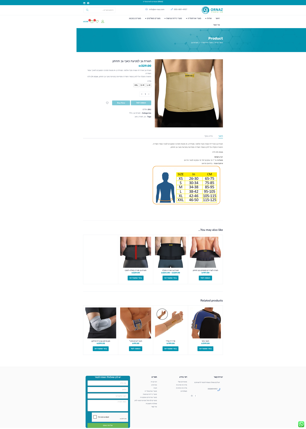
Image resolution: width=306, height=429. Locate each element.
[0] (97, 21)
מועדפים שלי (182, 382)
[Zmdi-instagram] (84, 3)
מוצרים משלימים (153, 18)
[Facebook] (88, 3)
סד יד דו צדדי (170, 341)
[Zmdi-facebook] (195, 396)
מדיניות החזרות (181, 388)
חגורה (141, 117)
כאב (136, 117)
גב (145, 117)
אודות (209, 18)
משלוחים (184, 391)
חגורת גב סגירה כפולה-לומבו (135, 270)
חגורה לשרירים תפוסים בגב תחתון (205, 270)
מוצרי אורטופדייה (151, 391)
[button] (88, 22)
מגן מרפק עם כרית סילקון (100, 341)
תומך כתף (205, 341)
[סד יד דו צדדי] (170, 322)
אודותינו (154, 385)
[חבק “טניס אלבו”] (135, 322)
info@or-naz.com (156, 9)
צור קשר (216, 25)
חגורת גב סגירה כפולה (170, 270)
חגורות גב (194, 43)
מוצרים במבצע (135, 18)
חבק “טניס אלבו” (135, 341)
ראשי (218, 18)
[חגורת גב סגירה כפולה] (170, 252)
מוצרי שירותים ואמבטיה (148, 397)
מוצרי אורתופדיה (194, 18)
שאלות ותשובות (151, 404)
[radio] (148, 85)
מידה (149, 81)
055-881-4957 (180, 9)
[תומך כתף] (205, 322)
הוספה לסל (141, 103)
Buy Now (121, 103)
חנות (155, 388)
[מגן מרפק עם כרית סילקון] (100, 322)
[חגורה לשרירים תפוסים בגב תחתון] (205, 252)
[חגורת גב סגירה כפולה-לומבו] (135, 252)
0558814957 (212, 389)
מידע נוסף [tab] (209, 136)
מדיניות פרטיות (181, 385)
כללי (130, 113)
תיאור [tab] (220, 136)
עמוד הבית (219, 43)
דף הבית (154, 382)
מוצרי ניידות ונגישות (174, 18)
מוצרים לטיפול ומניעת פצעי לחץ (145, 400)
